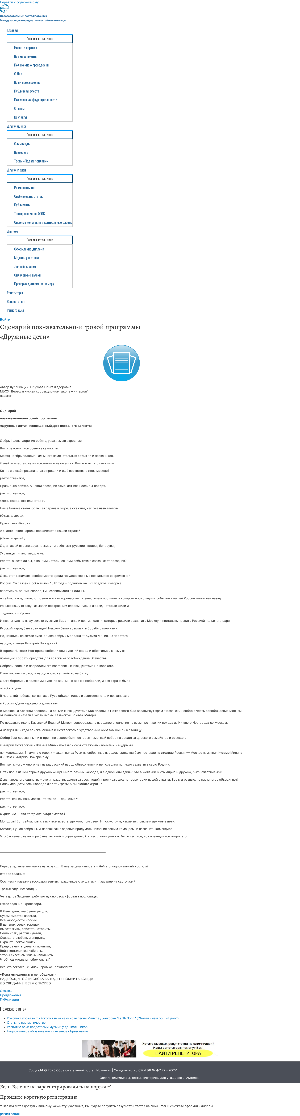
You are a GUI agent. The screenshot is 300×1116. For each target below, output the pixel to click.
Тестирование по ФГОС (29, 213)
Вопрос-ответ (16, 301)
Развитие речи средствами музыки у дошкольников (47, 1027)
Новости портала (25, 47)
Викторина (21, 152)
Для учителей (16, 170)
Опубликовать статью (28, 196)
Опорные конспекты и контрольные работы (43, 222)
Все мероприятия (25, 56)
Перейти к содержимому (19, 2)
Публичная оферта (26, 91)
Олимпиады (22, 143)
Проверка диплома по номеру (34, 283)
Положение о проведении (31, 65)
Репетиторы (15, 292)
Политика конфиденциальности (35, 99)
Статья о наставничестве (26, 1022)
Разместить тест (25, 187)
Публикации (22, 204)
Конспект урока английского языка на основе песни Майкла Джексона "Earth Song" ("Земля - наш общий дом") (93, 1018)
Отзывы (19, 108)
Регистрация (15, 310)
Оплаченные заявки (27, 275)
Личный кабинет (25, 266)
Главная (12, 30)
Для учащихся (17, 126)
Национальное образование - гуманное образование (47, 1031)
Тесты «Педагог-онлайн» (31, 161)
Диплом (12, 231)
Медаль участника (27, 257)
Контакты (20, 117)
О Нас (18, 73)
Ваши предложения (27, 82)
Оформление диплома (29, 249)
